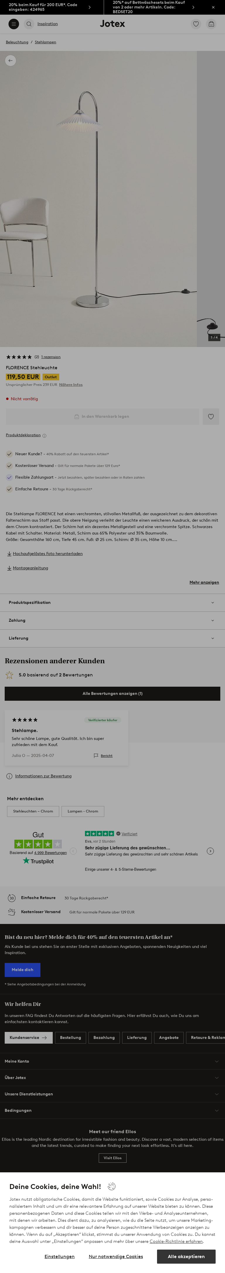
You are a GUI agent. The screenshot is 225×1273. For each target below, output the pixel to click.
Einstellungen (60, 1256)
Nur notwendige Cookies (116, 1256)
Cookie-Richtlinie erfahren (176, 1241)
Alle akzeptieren (186, 1256)
